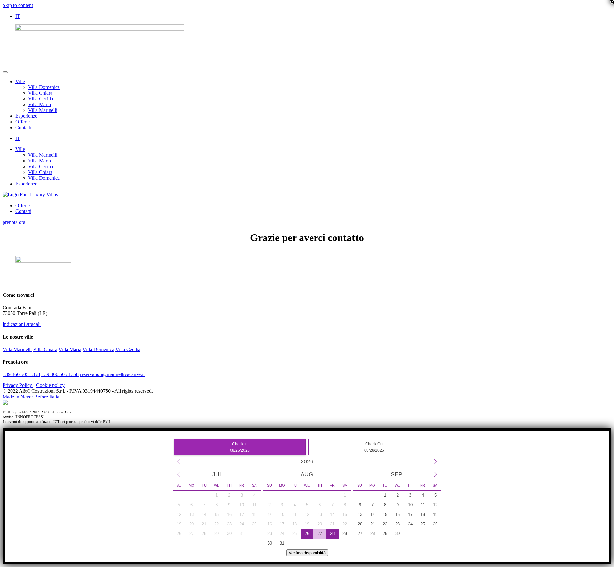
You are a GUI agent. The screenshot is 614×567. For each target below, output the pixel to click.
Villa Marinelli (42, 110)
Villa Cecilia (40, 98)
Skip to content (18, 5)
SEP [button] (396, 474)
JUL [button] (217, 474)
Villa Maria (39, 104)
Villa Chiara (40, 93)
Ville (20, 81)
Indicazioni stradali (22, 324)
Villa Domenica (44, 87)
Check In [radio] (240, 447)
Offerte (22, 121)
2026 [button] (307, 461)
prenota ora (14, 222)
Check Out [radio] (374, 447)
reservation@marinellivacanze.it (112, 374)
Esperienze (26, 116)
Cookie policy (50, 385)
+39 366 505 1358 (21, 374)
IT (17, 16)
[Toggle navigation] (5, 72)
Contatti (23, 127)
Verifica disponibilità (307, 552)
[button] (178, 461)
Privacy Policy (18, 385)
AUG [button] (307, 474)
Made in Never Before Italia (31, 396)
